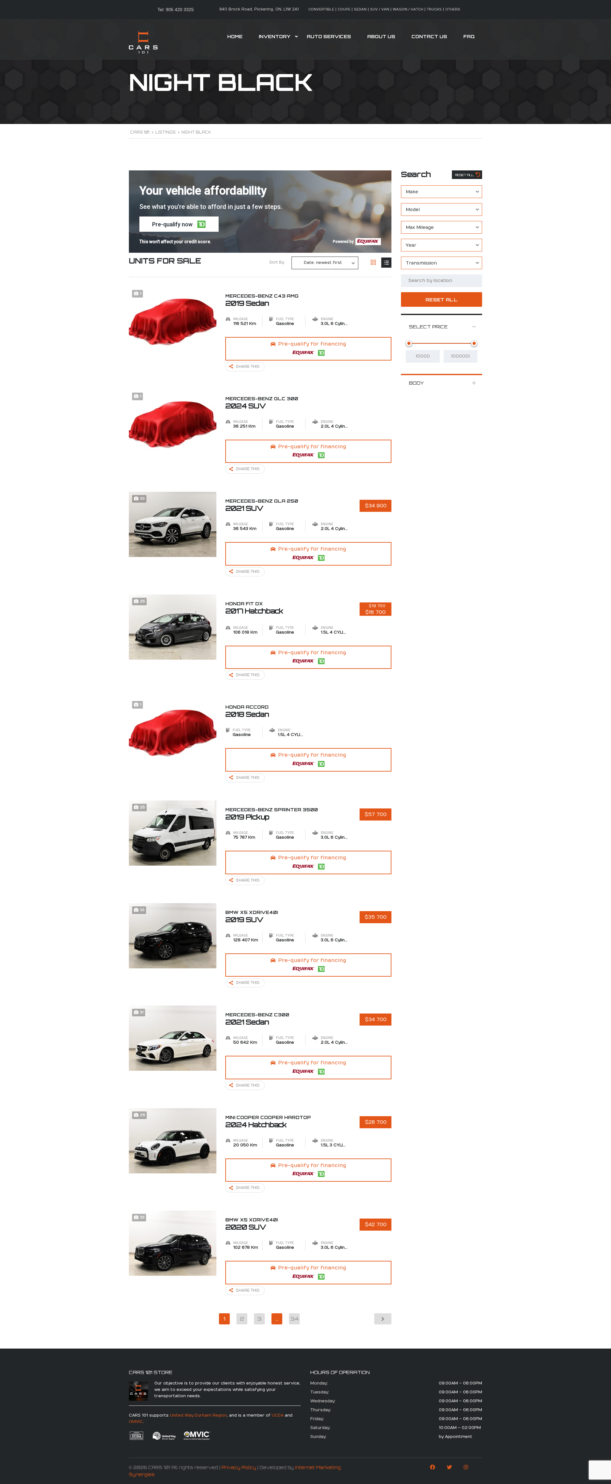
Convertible (321, 9)
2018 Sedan (247, 711)
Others (452, 9)
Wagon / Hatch (408, 9)
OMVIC (136, 1421)
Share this (248, 366)
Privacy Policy (238, 1467)
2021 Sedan (257, 1019)
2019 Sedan (261, 300)
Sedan (360, 9)
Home (234, 36)
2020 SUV (251, 1224)
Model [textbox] (413, 209)
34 (294, 1319)
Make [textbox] (412, 192)
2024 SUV (261, 403)
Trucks (434, 9)
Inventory (275, 36)
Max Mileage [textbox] (420, 227)
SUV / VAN (379, 9)
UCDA (278, 1415)
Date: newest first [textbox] (323, 262)
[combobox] (441, 191)
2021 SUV (261, 505)
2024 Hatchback (268, 1122)
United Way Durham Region (198, 1415)
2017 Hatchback (254, 608)
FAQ (469, 36)
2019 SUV (251, 917)
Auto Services (329, 36)
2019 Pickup (271, 814)
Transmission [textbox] (421, 263)
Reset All (465, 175)
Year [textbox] (411, 245)
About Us (381, 36)
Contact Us (429, 36)
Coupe (344, 9)
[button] (179, 224)
